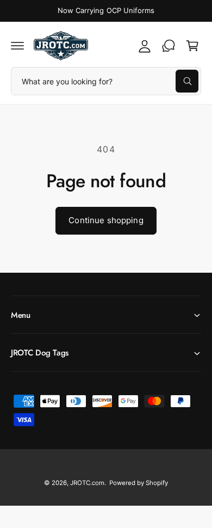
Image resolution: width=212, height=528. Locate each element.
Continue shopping (106, 220)
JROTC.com (87, 483)
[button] (17, 46)
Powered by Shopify (138, 483)
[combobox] (106, 81)
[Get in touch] (168, 46)
